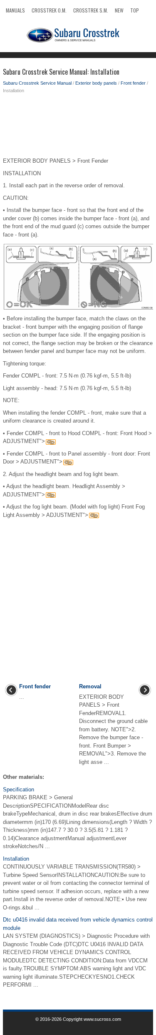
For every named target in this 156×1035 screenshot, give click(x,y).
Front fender (133, 83)
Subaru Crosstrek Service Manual (37, 83)
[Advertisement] (78, 128)
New (119, 10)
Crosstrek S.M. (90, 10)
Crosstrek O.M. (49, 10)
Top (134, 10)
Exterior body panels (96, 83)
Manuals (15, 10)
